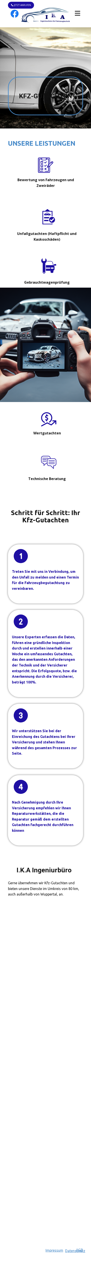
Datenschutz (75, 1251)
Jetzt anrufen (22, 5)
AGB (79, 1249)
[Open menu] (77, 13)
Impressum (54, 1250)
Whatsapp (45, 1229)
